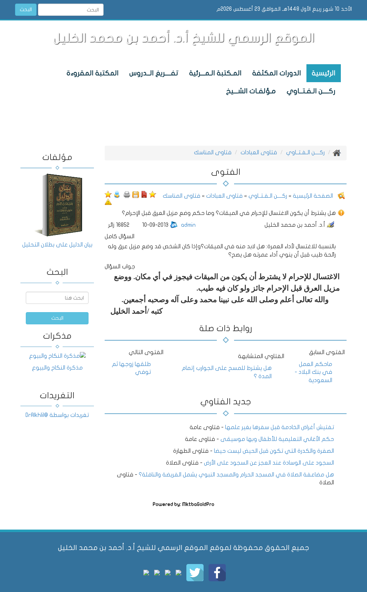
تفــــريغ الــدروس (153, 73)
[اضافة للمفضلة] (152, 194)
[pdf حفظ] (144, 194)
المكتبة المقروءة (93, 73)
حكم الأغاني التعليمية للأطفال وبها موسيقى (277, 439)
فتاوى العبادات (258, 152)
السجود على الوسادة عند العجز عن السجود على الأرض (269, 463)
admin (188, 225)
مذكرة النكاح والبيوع (57, 368)
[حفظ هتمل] (135, 194)
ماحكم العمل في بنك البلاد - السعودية (313, 372)
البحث (26, 9)
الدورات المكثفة (276, 73)
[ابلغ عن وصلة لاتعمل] (108, 202)
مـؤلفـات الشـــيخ (251, 91)
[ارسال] (116, 194)
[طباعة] (126, 194)
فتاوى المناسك (213, 152)
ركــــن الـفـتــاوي (311, 91)
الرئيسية (323, 73)
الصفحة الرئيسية (312, 196)
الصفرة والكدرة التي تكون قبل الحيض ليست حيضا (274, 451)
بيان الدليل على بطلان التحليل (57, 245)
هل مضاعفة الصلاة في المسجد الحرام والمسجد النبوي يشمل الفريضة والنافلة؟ (236, 475)
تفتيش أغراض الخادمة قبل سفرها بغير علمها (279, 427)
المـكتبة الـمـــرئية (215, 73)
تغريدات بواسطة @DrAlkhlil (57, 415)
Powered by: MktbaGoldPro (183, 504)
